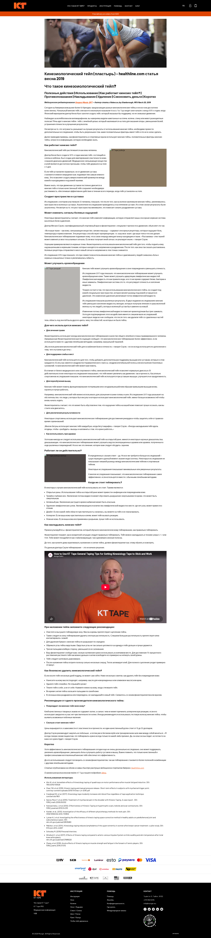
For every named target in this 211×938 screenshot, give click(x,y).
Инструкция (105, 6)
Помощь (118, 6)
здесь (103, 773)
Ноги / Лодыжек (76, 907)
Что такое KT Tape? (75, 6)
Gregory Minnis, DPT (83, 102)
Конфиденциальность (115, 903)
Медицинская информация (44, 910)
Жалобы (110, 900)
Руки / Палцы (75, 917)
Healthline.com (137, 768)
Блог (137, 6)
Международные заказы (116, 910)
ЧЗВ (35, 913)
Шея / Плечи (75, 914)
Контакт (129, 6)
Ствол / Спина (76, 910)
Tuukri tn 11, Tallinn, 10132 (153, 896)
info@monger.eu (150, 903)
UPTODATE (176, 933)
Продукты (92, 6)
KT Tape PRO (39, 906)
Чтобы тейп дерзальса (79, 921)
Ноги (72, 900)
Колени (73, 903)
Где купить (111, 907)
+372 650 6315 (149, 900)
